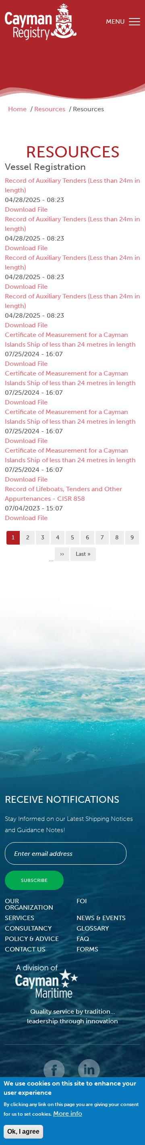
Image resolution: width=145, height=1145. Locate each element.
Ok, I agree (23, 1131)
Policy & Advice (32, 939)
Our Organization (29, 904)
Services (19, 918)
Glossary (93, 928)
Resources (49, 109)
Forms (87, 949)
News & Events (101, 918)
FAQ (83, 939)
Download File (26, 209)
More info (67, 1113)
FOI (82, 901)
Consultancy (28, 928)
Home (17, 109)
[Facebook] (55, 1076)
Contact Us (25, 949)
